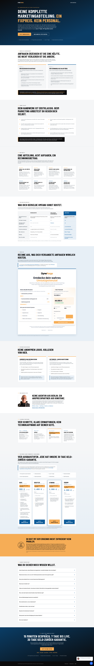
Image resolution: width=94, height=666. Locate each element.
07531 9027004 (73, 2)
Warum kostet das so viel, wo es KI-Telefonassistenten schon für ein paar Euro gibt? (36, 574)
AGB (75, 663)
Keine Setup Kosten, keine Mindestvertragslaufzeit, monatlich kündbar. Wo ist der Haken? (37, 570)
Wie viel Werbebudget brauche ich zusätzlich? (28, 597)
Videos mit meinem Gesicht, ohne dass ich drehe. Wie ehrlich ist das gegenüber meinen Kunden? (39, 588)
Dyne (21, 2)
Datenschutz (71, 663)
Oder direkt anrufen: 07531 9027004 (47, 652)
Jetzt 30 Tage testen (47, 649)
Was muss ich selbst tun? (24, 583)
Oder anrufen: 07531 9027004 (40, 34)
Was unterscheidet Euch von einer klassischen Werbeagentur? (32, 579)
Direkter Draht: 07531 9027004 (38, 407)
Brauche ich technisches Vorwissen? (26, 610)
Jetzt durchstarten (24, 34)
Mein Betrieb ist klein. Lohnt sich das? (27, 606)
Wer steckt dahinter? (23, 619)
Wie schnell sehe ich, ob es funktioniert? (27, 601)
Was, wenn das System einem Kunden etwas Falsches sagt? (31, 592)
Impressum (66, 663)
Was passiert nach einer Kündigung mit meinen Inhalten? (30, 615)
